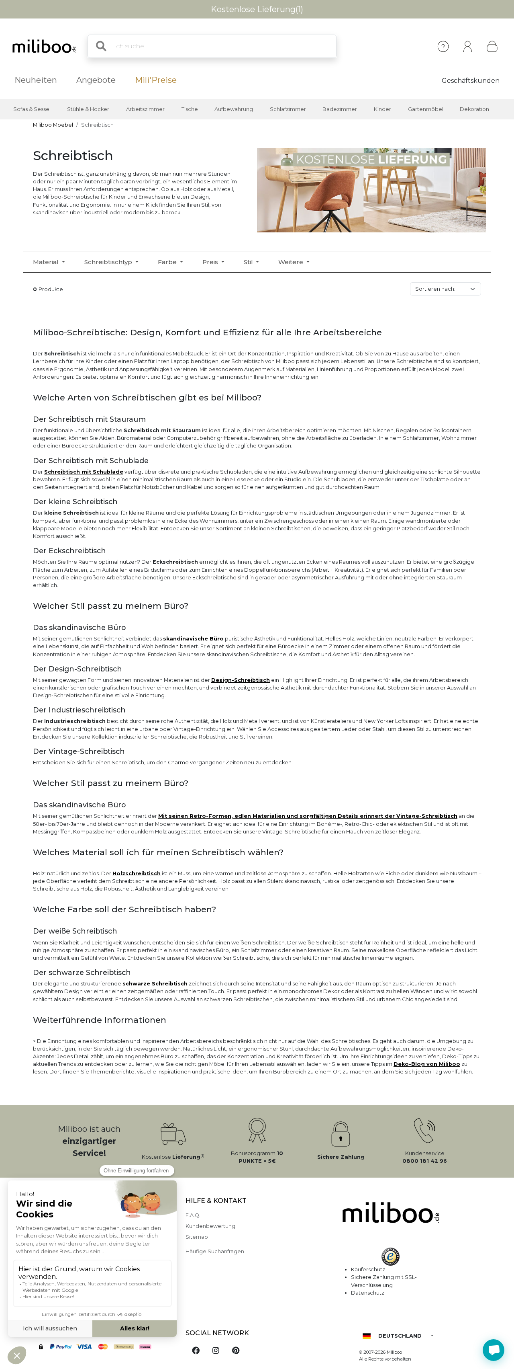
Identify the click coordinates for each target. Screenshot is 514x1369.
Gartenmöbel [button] (425, 109)
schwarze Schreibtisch (155, 984)
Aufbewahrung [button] (233, 109)
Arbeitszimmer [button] (145, 109)
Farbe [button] (168, 262)
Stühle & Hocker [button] (88, 109)
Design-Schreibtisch (240, 680)
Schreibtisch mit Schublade (83, 472)
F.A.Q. (193, 1215)
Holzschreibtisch (136, 873)
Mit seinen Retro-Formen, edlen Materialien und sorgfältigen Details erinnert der (277, 816)
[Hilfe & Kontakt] (443, 46)
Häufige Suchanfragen (215, 1251)
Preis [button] (211, 262)
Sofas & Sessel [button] (32, 109)
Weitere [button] (291, 262)
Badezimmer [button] (339, 109)
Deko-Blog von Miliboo (427, 1064)
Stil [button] (249, 262)
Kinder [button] (382, 109)
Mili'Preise (156, 80)
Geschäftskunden (471, 80)
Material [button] (46, 262)
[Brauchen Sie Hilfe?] (493, 1350)
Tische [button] (190, 109)
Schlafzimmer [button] (288, 109)
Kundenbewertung (210, 1226)
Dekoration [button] (474, 109)
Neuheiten (35, 80)
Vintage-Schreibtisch (426, 816)
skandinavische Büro (193, 639)
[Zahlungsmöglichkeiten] (104, 1347)
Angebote (96, 80)
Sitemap (197, 1237)
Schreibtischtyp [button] (109, 262)
